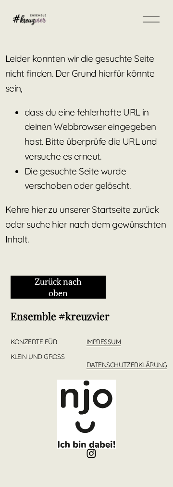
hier (38, 209)
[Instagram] (91, 453)
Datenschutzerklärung (126, 364)
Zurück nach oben (58, 287)
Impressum (103, 341)
